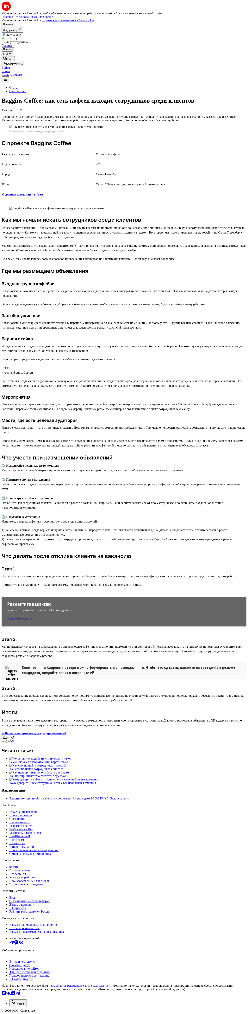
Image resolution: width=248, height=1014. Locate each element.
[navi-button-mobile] (5, 79)
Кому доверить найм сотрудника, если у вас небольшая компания (52, 783)
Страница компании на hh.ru (22, 194)
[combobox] (18, 1002)
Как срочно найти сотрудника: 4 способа (36, 769)
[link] (8, 58)
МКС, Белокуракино (115, 798)
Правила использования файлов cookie (68, 20)
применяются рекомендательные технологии (78, 985)
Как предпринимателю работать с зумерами (38, 776)
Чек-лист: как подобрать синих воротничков (38, 762)
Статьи (14, 87)
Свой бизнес (17, 91)
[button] (6, 67)
